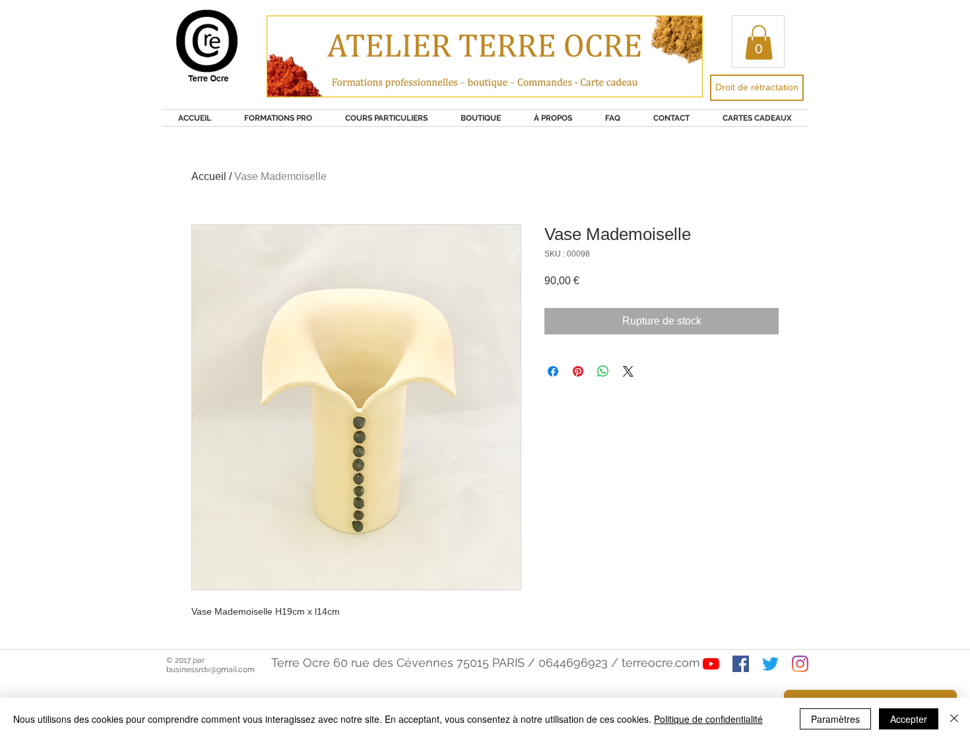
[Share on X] (628, 371)
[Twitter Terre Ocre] (770, 664)
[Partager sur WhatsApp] (603, 371)
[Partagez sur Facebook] (553, 371)
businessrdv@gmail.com (210, 669)
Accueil (208, 176)
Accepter (908, 718)
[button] (758, 42)
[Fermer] (954, 718)
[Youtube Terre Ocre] (711, 664)
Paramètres (835, 718)
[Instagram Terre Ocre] (800, 664)
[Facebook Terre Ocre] (740, 664)
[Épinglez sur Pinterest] (578, 371)
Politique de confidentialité (708, 718)
